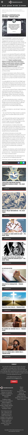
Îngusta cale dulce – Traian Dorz (13, 307)
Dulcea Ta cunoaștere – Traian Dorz (12, 284)
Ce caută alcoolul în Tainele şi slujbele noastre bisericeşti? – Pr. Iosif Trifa (13, 258)
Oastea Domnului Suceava (21, 397)
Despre (21, 387)
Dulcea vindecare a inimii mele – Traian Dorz (13, 352)
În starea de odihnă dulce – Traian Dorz (14, 329)
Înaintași (21, 390)
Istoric (21, 388)
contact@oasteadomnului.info (14, 377)
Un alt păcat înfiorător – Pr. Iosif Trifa (13, 211)
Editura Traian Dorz (21, 396)
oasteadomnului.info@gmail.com (14, 378)
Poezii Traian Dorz (21, 399)
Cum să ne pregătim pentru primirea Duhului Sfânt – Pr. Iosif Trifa (13, 184)
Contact (14, 381)
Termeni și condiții (21, 391)
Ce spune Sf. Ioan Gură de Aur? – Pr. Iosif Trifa (14, 234)
